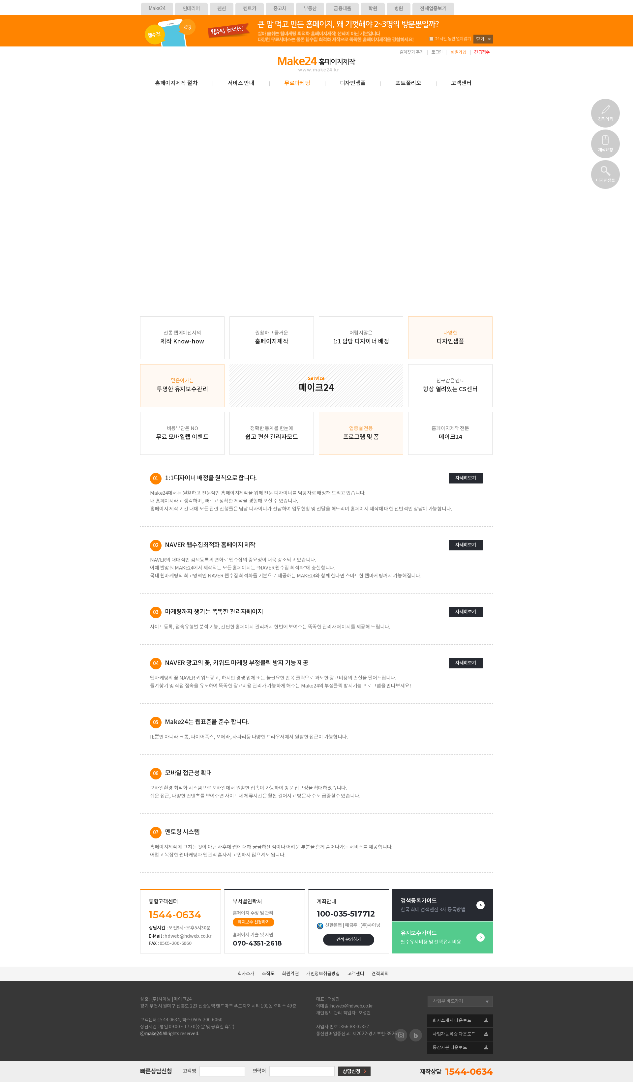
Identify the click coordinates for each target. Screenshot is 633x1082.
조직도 (268, 974)
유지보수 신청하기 (253, 922)
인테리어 (191, 9)
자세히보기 (465, 478)
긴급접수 (482, 52)
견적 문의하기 (348, 939)
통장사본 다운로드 (450, 1047)
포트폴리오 (408, 83)
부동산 (310, 9)
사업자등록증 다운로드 (454, 1034)
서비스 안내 (241, 83)
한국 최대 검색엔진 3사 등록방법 (433, 905)
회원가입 (459, 52)
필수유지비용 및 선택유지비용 (431, 937)
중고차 (279, 9)
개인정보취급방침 (323, 974)
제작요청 (605, 150)
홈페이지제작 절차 (176, 83)
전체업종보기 (433, 9)
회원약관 (290, 974)
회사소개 (246, 974)
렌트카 (249, 9)
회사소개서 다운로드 (452, 1020)
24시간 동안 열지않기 (453, 39)
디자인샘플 (605, 180)
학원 (372, 9)
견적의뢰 (605, 119)
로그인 (437, 52)
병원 (398, 9)
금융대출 (342, 9)
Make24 (157, 9)
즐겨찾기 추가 (412, 52)
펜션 (221, 9)
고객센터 (461, 83)
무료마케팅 (297, 83)
